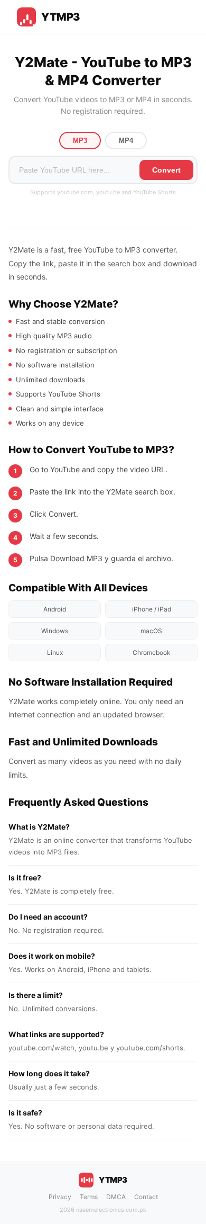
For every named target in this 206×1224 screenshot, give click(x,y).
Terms (89, 1197)
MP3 (80, 141)
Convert (166, 170)
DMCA (116, 1197)
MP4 (126, 141)
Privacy (60, 1197)
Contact (146, 1197)
